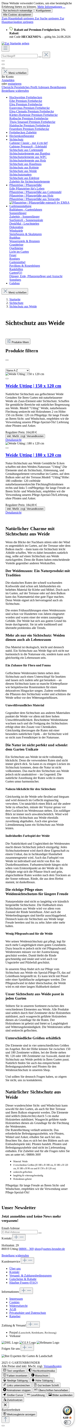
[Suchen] (40, 56)
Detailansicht (13, 440)
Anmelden (8, 80)
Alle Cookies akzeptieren (17, 14)
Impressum (16, 1298)
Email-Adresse (11, 1228)
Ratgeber (14, 1316)
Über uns (15, 1268)
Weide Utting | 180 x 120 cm (33, 454)
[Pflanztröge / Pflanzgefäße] (39, 202)
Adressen (44, 87)
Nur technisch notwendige (17, 10)
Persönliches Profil (26, 87)
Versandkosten (53, 1366)
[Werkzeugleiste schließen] (5, 1405)
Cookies (14, 1302)
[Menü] (5, 48)
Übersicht (8, 87)
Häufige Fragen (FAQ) (23, 1282)
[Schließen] (3, 1425)
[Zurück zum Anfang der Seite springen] (5, 1420)
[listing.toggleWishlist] (7, 378)
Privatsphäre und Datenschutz (27, 1312)
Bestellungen (58, 87)
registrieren (14, 83)
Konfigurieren (43, 10)
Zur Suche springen (47, 18)
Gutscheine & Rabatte (22, 1279)
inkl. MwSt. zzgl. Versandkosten (25, 436)
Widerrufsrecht (18, 1305)
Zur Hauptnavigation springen (33, 20)
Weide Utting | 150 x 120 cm (33, 385)
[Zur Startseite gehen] (15, 43)
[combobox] (20, 56)
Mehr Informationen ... (51, 6)
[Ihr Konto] (3, 67)
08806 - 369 (26, 1248)
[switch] (14, 1370)
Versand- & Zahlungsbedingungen (30, 1275)
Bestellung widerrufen (15, 90)
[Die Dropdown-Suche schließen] (46, 55)
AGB (12, 1309)
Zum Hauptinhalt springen (18, 18)
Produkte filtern (20, 342)
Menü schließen (18, 73)
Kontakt (14, 1272)
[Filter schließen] (7, 360)
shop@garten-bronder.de (49, 1248)
